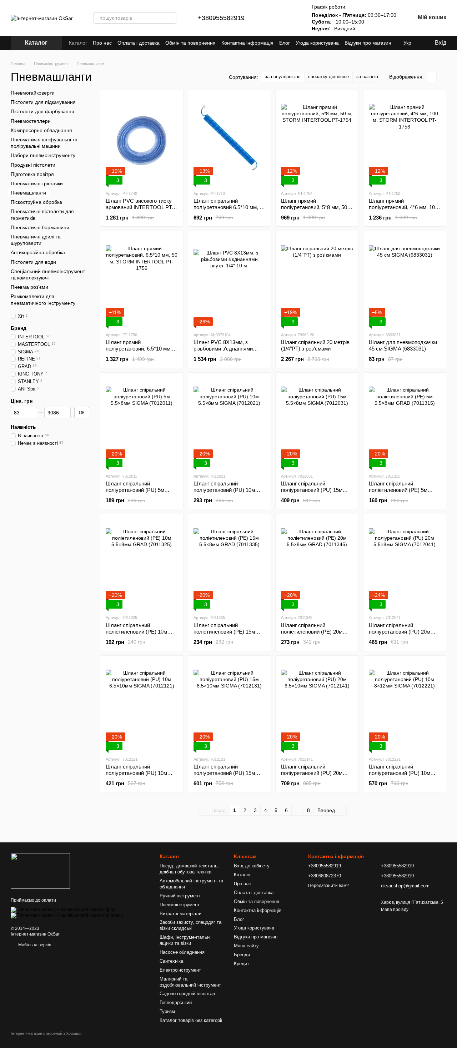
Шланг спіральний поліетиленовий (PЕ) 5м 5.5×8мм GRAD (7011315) (400, 489)
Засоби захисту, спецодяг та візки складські (190, 925)
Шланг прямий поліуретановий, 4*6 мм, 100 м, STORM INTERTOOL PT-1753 (403, 210)
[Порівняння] (271, 18)
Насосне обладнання (182, 952)
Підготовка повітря (32, 174)
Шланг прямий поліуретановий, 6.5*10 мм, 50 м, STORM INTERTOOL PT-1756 (139, 351)
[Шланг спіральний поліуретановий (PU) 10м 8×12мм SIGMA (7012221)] (405, 705)
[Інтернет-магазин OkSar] (40, 870)
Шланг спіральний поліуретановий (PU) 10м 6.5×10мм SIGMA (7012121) (139, 773)
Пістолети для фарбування (42, 111)
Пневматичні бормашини (40, 227)
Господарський (176, 1002)
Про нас (102, 43)
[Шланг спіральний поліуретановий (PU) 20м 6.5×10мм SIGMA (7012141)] (317, 705)
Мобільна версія (34, 944)
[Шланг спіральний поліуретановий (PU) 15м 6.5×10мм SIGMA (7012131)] (230, 705)
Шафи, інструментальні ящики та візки (185, 940)
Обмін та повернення (190, 43)
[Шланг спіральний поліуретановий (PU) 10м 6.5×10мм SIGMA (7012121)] (142, 705)
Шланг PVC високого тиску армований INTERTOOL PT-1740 (140, 207)
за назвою (367, 76)
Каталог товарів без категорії (191, 1020)
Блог (284, 43)
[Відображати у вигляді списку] (441, 77)
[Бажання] (290, 18)
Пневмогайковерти (33, 93)
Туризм (167, 1011)
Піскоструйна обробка (36, 202)
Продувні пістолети (33, 164)
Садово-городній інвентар (187, 993)
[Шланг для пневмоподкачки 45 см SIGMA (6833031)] (405, 281)
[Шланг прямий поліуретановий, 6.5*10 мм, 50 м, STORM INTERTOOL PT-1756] (142, 281)
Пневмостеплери (31, 121)
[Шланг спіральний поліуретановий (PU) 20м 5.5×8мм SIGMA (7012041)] (405, 564)
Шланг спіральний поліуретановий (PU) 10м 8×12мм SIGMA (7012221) (400, 773)
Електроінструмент (180, 970)
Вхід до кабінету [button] (252, 865)
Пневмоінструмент (180, 904)
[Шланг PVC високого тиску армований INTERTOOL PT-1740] (142, 140)
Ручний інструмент (180, 895)
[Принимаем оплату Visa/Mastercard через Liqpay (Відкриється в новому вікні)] (63, 909)
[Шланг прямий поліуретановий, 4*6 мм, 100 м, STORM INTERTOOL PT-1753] (405, 140)
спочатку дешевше (328, 76)
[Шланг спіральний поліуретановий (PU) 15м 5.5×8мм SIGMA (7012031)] (317, 422)
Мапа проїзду (394, 909)
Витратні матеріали (180, 913)
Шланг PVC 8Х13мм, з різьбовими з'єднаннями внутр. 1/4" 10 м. (223, 348)
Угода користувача (317, 43)
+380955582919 (221, 18)
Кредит (241, 963)
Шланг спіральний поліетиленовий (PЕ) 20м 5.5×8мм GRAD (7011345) (312, 631)
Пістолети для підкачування (43, 102)
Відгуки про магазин (368, 43)
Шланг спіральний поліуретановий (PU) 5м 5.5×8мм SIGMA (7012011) (137, 489)
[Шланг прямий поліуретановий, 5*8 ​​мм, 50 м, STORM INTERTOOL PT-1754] (317, 140)
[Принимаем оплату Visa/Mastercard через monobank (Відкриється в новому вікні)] (67, 915)
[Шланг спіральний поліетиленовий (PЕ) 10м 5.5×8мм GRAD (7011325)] (142, 564)
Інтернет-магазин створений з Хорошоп (46, 1033)
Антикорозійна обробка (38, 252)
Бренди (242, 954)
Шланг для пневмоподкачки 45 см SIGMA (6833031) (403, 345)
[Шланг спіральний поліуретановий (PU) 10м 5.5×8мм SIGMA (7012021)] (230, 422)
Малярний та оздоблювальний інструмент (190, 982)
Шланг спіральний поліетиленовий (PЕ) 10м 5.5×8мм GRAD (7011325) (137, 631)
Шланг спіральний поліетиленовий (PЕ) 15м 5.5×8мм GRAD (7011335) (225, 631)
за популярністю (283, 76)
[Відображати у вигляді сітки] (432, 77)
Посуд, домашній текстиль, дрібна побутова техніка (189, 869)
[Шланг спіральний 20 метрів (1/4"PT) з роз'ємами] (317, 281)
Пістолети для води (33, 261)
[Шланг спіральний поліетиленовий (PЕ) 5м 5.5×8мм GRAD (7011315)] (405, 422)
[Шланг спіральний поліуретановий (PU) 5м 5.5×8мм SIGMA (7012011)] (142, 422)
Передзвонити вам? (328, 885)
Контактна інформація (247, 43)
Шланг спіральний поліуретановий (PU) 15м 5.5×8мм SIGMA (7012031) (313, 489)
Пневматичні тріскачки (37, 183)
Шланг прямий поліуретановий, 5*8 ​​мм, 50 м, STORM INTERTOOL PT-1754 (314, 210)
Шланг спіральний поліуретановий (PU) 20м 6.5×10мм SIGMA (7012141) (314, 773)
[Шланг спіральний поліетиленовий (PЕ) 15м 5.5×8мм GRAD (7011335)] (230, 564)
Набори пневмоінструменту (43, 155)
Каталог (78, 43)
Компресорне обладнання (41, 130)
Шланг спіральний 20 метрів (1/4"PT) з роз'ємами (315, 345)
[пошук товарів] (170, 18)
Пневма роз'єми (29, 287)
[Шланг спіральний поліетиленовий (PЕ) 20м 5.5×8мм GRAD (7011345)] (317, 564)
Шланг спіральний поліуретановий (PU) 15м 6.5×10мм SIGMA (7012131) (227, 773)
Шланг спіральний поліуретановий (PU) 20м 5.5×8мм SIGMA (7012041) (401, 631)
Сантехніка (171, 961)
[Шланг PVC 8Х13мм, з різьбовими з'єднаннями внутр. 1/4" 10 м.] (230, 281)
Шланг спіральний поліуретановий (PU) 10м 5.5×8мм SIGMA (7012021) (225, 489)
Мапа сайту (246, 945)
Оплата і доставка (138, 43)
